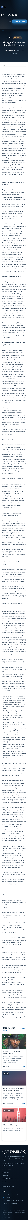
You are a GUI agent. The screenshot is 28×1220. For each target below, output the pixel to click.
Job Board (5, 1181)
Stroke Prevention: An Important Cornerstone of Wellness (13, 1089)
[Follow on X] (5, 7)
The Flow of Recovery (10, 1125)
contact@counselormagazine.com (12, 1195)
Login (9, 21)
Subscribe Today (19, 21)
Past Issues (5, 1175)
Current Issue (5, 1172)
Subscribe (4, 1184)
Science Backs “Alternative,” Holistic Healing (12, 1052)
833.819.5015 (8, 1197)
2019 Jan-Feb (17, 37)
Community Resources (8, 1186)
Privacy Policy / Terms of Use (9, 1203)
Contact (8, 1217)
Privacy (4, 1217)
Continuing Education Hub (8, 1178)
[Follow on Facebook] (2, 7)
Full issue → (22, 1029)
